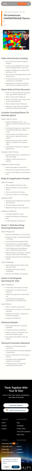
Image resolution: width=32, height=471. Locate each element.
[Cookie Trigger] (28, 461)
